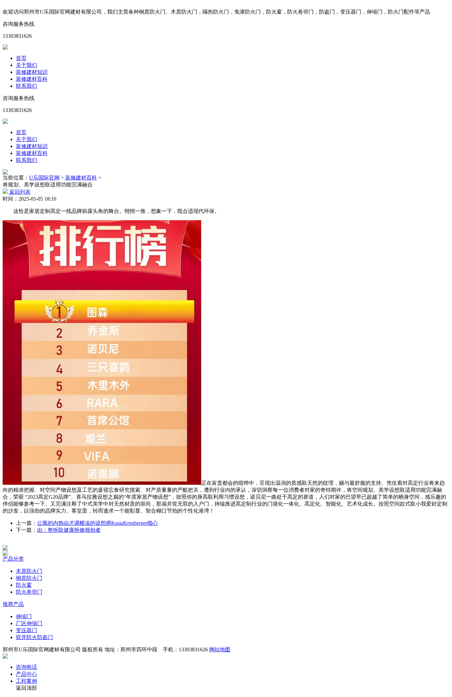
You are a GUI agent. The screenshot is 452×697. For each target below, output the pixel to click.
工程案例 (26, 681)
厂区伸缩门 (29, 623)
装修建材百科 (32, 79)
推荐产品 (13, 604)
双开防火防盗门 (34, 637)
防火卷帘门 (29, 592)
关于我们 (26, 65)
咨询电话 (26, 667)
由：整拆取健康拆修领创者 (69, 530)
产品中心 (26, 674)
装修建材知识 (32, 72)
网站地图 (219, 649)
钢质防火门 (29, 578)
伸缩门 (24, 616)
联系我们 (26, 86)
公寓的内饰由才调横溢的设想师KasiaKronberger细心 (97, 523)
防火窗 (24, 585)
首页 (21, 58)
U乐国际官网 (44, 177)
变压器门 (26, 630)
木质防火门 (29, 571)
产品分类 (13, 559)
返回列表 (19, 192)
